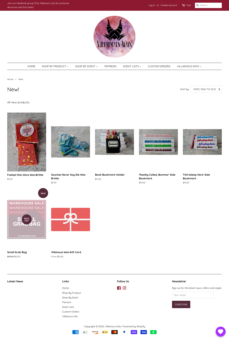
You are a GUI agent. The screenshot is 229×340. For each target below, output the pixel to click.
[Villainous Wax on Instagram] (124, 288)
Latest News (15, 281)
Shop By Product (54, 66)
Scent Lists (131, 66)
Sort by (184, 89)
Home (31, 66)
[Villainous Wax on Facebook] (119, 288)
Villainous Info (188, 66)
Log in (152, 5)
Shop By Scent (85, 66)
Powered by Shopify (133, 326)
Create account (169, 5)
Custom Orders (159, 66)
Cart (188, 5)
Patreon (110, 66)
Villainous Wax (113, 326)
